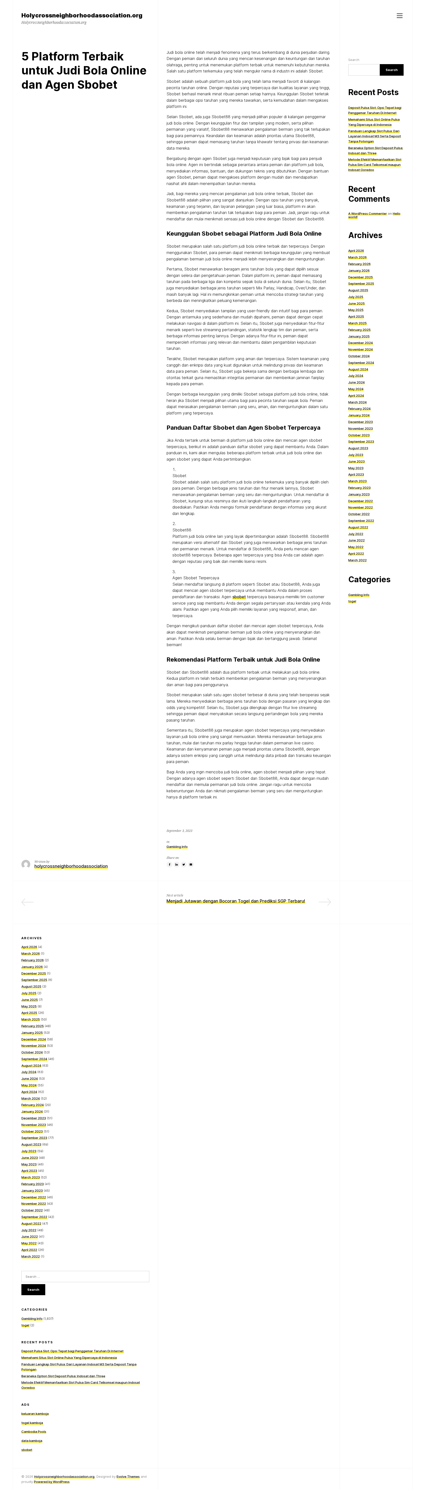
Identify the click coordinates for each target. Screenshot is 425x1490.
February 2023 (359, 488)
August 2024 (358, 369)
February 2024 (359, 409)
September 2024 (361, 363)
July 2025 (355, 297)
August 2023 (358, 448)
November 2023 (360, 428)
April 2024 (356, 395)
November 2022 (360, 507)
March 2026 (357, 257)
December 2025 (360, 277)
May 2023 (356, 468)
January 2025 (359, 336)
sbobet (239, 596)
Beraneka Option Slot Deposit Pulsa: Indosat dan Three (63, 1376)
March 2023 (357, 481)
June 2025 (356, 303)
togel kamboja (32, 1423)
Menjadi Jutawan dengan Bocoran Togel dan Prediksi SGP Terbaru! (236, 901)
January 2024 (359, 415)
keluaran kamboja (35, 1414)
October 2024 (359, 356)
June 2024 (356, 382)
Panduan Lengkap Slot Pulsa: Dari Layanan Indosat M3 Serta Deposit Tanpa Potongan (374, 136)
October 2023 (359, 435)
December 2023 (360, 422)
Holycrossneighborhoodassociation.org (64, 1476)
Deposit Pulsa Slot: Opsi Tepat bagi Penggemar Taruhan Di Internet (72, 1351)
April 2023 (356, 474)
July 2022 (355, 534)
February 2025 (359, 330)
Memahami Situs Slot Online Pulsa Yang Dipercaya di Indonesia (69, 1358)
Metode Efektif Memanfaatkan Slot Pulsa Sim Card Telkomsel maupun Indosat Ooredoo (374, 164)
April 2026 (356, 251)
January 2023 (359, 494)
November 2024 (360, 349)
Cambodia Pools (33, 1431)
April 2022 (356, 553)
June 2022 (356, 540)
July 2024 (355, 376)
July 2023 (355, 455)
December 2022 (360, 501)
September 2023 (361, 441)
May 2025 (356, 310)
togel (352, 601)
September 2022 (361, 521)
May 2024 (356, 389)
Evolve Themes (128, 1476)
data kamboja (31, 1441)
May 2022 (356, 547)
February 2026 (359, 264)
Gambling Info (177, 847)
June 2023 (356, 461)
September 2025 (361, 283)
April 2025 (356, 316)
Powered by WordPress (52, 1482)
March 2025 (357, 323)
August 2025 (358, 290)
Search (353, 60)
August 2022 (358, 527)
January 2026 (359, 270)
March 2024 (357, 402)
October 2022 (359, 514)
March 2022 (357, 560)
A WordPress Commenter (367, 213)
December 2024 (360, 343)
